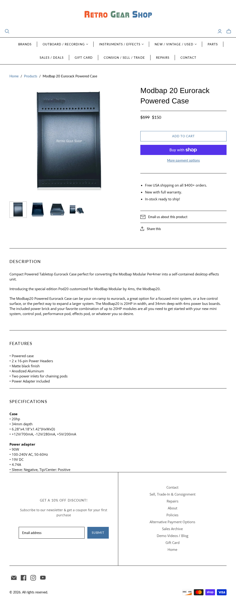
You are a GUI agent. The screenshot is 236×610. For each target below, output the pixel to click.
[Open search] (7, 31)
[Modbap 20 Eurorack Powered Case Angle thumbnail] (37, 209)
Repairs (162, 57)
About (172, 508)
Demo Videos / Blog (172, 535)
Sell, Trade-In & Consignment (172, 494)
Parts (213, 44)
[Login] (219, 31)
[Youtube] (43, 578)
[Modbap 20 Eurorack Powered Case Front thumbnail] (18, 209)
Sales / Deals (52, 57)
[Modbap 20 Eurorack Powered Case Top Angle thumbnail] (57, 209)
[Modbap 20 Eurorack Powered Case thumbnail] (77, 209)
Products (30, 76)
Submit (98, 532)
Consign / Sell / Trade (124, 57)
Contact (188, 57)
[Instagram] (33, 578)
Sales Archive (172, 528)
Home (14, 76)
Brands (25, 44)
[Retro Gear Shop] (118, 14)
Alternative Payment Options (172, 522)
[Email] (14, 578)
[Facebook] (23, 578)
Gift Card (83, 57)
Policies (172, 515)
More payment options (183, 160)
